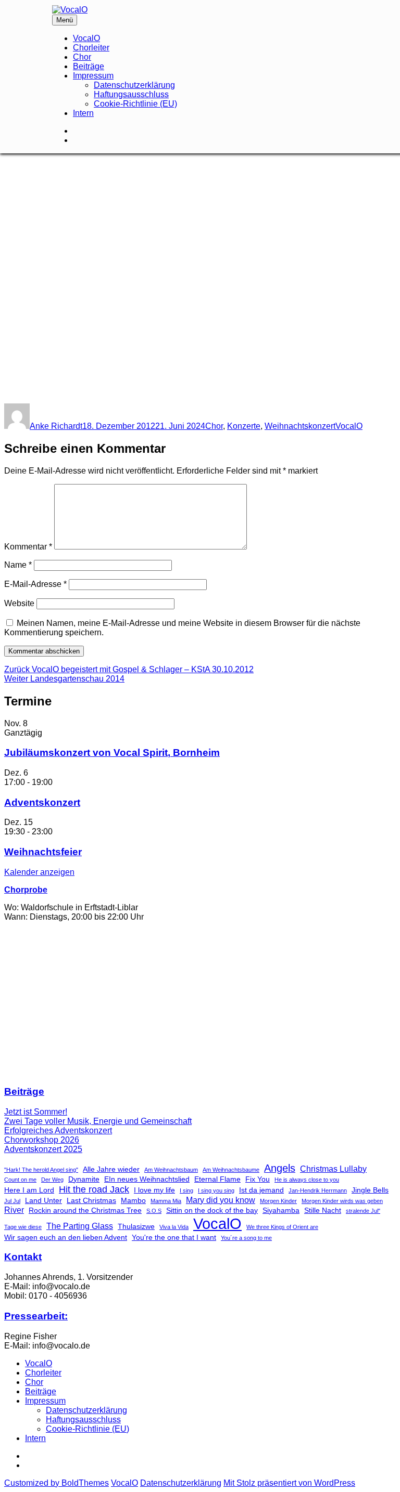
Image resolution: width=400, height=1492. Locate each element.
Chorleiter (91, 47)
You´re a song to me (246, 1238)
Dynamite (83, 1179)
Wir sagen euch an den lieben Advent (65, 1237)
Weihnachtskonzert (300, 426)
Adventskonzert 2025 (43, 1149)
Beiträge (88, 66)
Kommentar (28, 546)
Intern (83, 113)
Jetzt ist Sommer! (35, 1111)
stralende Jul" (363, 1211)
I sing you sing (216, 1190)
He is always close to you (306, 1179)
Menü (64, 20)
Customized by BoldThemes (56, 1482)
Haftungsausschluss (131, 94)
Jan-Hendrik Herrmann (318, 1190)
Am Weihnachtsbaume (231, 1170)
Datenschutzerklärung (134, 85)
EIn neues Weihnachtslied (147, 1179)
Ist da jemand (261, 1190)
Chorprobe (25, 889)
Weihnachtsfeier (43, 851)
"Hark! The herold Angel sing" (41, 1170)
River (14, 1209)
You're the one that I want (174, 1237)
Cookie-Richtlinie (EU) (135, 103)
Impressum (93, 75)
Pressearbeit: (36, 1316)
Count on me (20, 1179)
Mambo (133, 1200)
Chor (82, 57)
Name (18, 564)
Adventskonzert (42, 802)
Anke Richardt (56, 426)
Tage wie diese (23, 1227)
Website (19, 603)
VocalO (86, 38)
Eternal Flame (217, 1179)
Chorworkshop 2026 (41, 1139)
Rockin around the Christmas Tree (85, 1210)
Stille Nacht (322, 1210)
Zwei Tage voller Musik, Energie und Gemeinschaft (98, 1121)
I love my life (154, 1190)
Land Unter (43, 1200)
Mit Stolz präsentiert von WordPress (289, 1482)
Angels (279, 1168)
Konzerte (243, 426)
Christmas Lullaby (333, 1168)
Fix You (257, 1179)
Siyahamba (280, 1210)
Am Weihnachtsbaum (171, 1170)
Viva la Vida (174, 1227)
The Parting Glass (79, 1226)
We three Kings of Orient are (282, 1227)
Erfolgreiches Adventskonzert (58, 1130)
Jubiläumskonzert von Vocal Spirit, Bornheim (112, 752)
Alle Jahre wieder (111, 1169)
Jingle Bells (370, 1190)
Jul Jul (12, 1201)
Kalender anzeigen (39, 872)
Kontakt (23, 1256)
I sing (186, 1190)
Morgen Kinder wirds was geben (342, 1201)
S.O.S (153, 1211)
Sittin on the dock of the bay (212, 1210)
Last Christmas (91, 1200)
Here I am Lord (29, 1190)
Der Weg (52, 1179)
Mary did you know (220, 1200)
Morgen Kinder (278, 1201)
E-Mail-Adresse (35, 584)
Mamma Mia (166, 1201)
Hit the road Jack (94, 1189)
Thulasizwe (136, 1226)
